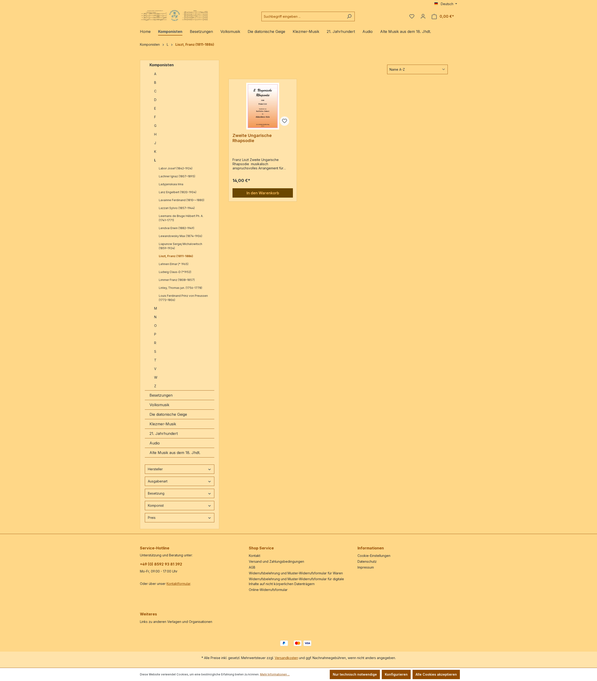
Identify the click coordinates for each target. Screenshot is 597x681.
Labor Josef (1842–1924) (175, 168)
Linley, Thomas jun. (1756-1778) (180, 288)
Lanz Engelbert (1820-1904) (177, 192)
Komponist (156, 505)
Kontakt (254, 556)
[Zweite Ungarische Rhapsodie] (263, 106)
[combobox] (302, 16)
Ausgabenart (157, 481)
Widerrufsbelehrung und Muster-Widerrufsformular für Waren (296, 573)
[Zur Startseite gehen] (175, 15)
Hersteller (155, 469)
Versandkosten (286, 658)
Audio (154, 443)
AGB (252, 567)
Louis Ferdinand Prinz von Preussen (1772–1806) (183, 298)
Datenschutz (367, 561)
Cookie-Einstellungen (374, 556)
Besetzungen (161, 395)
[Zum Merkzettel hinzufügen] (284, 121)
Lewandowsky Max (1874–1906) (180, 236)
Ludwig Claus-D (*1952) (175, 272)
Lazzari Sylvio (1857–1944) (177, 208)
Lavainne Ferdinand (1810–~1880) (181, 200)
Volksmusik (159, 404)
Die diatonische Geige (168, 414)
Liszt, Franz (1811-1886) (176, 256)
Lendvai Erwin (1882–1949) (176, 228)
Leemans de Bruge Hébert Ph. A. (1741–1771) (181, 218)
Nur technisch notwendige (355, 674)
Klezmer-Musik (162, 424)
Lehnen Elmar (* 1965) (173, 264)
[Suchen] (349, 16)
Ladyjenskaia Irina (171, 184)
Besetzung (156, 493)
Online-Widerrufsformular (268, 590)
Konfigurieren (396, 674)
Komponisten (161, 65)
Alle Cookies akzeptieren (436, 674)
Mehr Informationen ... (275, 674)
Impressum (366, 567)
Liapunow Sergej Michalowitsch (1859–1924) (180, 246)
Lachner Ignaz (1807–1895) (177, 176)
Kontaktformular (178, 584)
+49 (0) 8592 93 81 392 (161, 564)
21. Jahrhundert (163, 433)
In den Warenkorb (262, 193)
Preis (152, 518)
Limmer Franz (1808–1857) (177, 280)
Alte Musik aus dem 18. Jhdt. (174, 452)
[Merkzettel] (411, 16)
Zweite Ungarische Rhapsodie (252, 138)
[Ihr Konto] (423, 16)
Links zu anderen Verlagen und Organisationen (176, 622)
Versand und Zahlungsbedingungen (276, 561)
